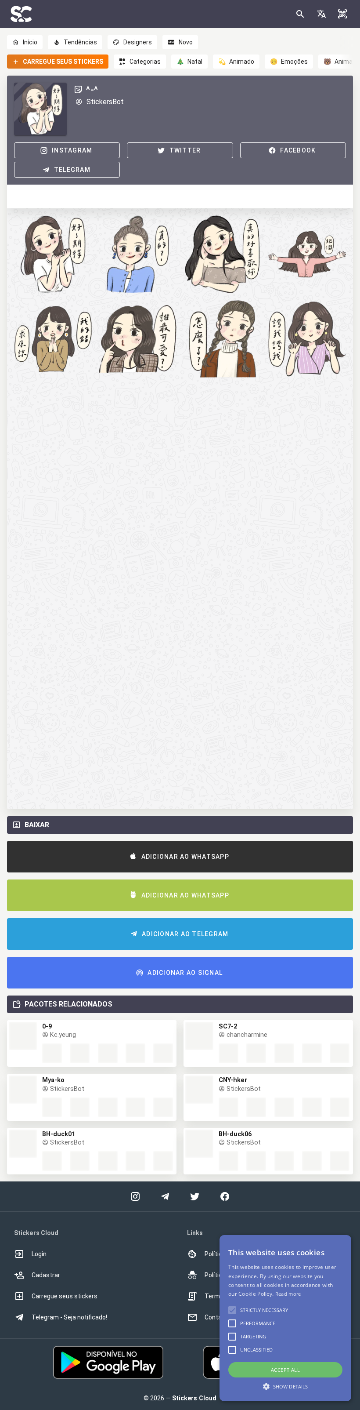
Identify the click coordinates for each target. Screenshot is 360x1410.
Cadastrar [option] (46, 1275)
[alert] (285, 1318)
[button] (321, 14)
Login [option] (39, 1253)
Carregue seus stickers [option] (64, 1296)
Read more (288, 1293)
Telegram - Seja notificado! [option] (69, 1317)
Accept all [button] (285, 1369)
